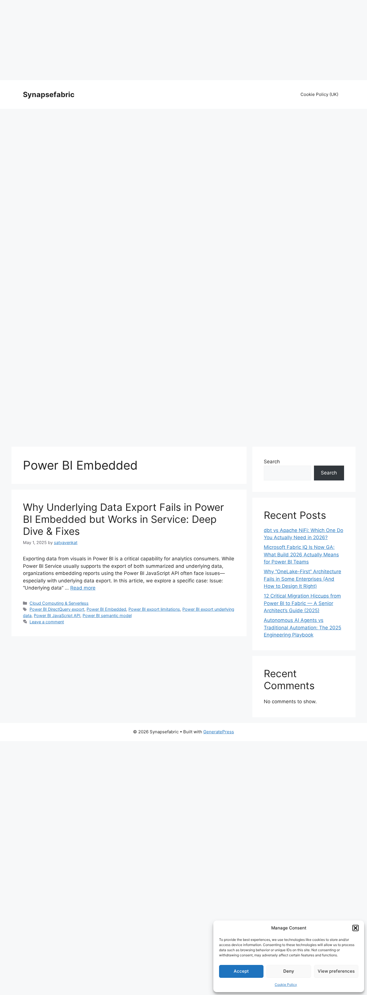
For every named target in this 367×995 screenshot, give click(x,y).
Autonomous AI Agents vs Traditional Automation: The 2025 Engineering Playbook (302, 627)
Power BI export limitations (154, 609)
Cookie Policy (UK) (319, 94)
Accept (241, 971)
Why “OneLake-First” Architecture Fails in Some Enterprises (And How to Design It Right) (302, 579)
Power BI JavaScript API (57, 615)
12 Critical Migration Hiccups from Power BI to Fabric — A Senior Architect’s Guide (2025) (302, 603)
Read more (82, 588)
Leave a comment (47, 621)
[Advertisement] (183, 40)
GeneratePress (218, 731)
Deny (288, 971)
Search (272, 461)
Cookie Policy (286, 984)
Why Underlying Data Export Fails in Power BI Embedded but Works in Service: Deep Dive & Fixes (123, 519)
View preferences (336, 971)
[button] (355, 928)
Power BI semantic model (107, 615)
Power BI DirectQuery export (57, 609)
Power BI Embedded (106, 609)
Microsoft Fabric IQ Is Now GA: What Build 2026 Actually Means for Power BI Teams (301, 554)
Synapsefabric (49, 94)
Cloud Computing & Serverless (59, 603)
